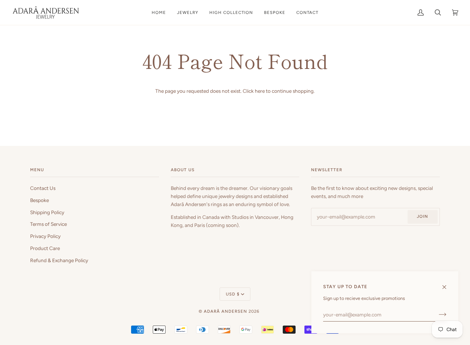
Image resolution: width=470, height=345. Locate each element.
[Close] (447, 284)
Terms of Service (48, 224)
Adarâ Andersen (225, 311)
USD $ (232, 294)
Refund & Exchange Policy (59, 260)
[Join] (436, 314)
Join (422, 216)
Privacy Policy (45, 236)
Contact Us (42, 188)
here (260, 91)
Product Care (45, 248)
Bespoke (39, 200)
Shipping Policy (47, 212)
